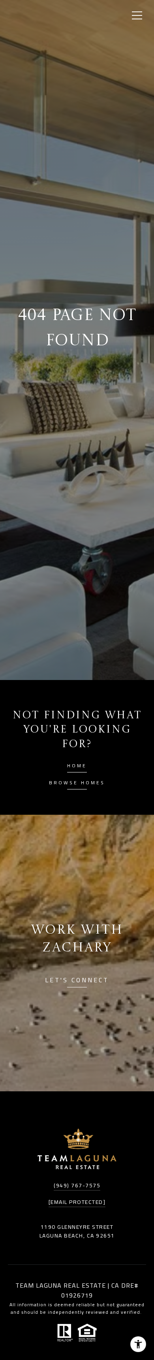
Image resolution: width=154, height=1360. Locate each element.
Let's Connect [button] (77, 981)
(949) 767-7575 (77, 1185)
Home (77, 766)
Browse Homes (77, 783)
